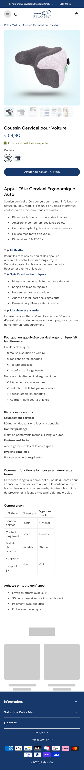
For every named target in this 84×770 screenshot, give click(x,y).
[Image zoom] (42, 67)
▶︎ (15, 250)
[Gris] (8, 158)
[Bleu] (18, 158)
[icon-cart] (75, 14)
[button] (42, 172)
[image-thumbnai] (9, 112)
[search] (15, 14)
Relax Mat (10, 25)
